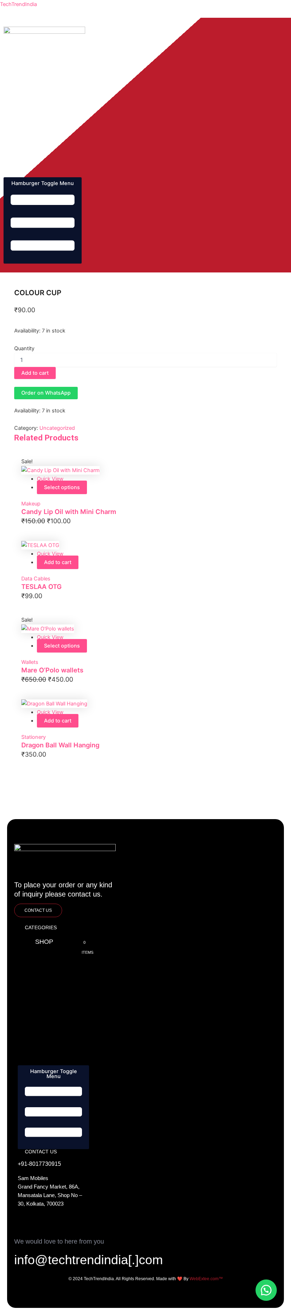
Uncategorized (57, 428)
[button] (46, 393)
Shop (30, 62)
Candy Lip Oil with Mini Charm (68, 511)
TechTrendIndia (18, 4)
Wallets (29, 662)
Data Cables (35, 578)
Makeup (30, 503)
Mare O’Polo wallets (52, 670)
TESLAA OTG (41, 586)
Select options (62, 487)
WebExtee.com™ (206, 1278)
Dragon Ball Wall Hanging (60, 745)
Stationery (33, 737)
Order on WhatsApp (46, 393)
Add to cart (35, 373)
